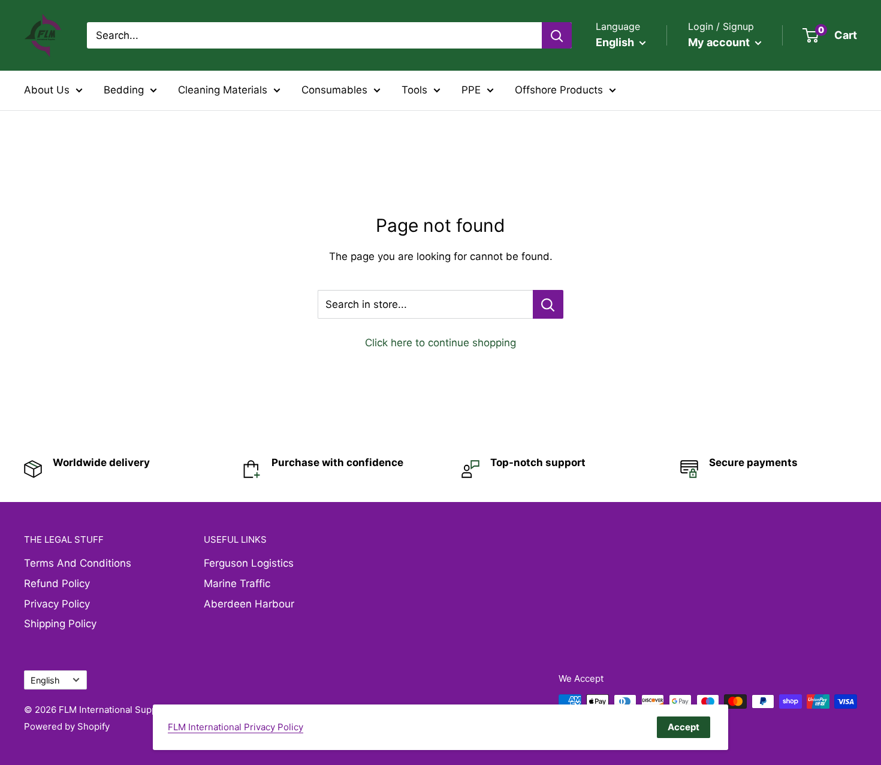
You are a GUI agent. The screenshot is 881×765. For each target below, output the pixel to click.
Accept (683, 727)
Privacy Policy (57, 604)
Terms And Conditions (77, 563)
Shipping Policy (60, 624)
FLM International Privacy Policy (235, 727)
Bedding (124, 90)
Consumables (334, 90)
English (45, 680)
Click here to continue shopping (440, 343)
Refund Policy (57, 583)
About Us (47, 90)
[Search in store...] (548, 304)
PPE (471, 90)
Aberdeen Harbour (249, 604)
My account (720, 42)
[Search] (557, 35)
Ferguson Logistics (249, 563)
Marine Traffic (237, 583)
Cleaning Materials (222, 90)
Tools (414, 90)
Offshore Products (559, 90)
